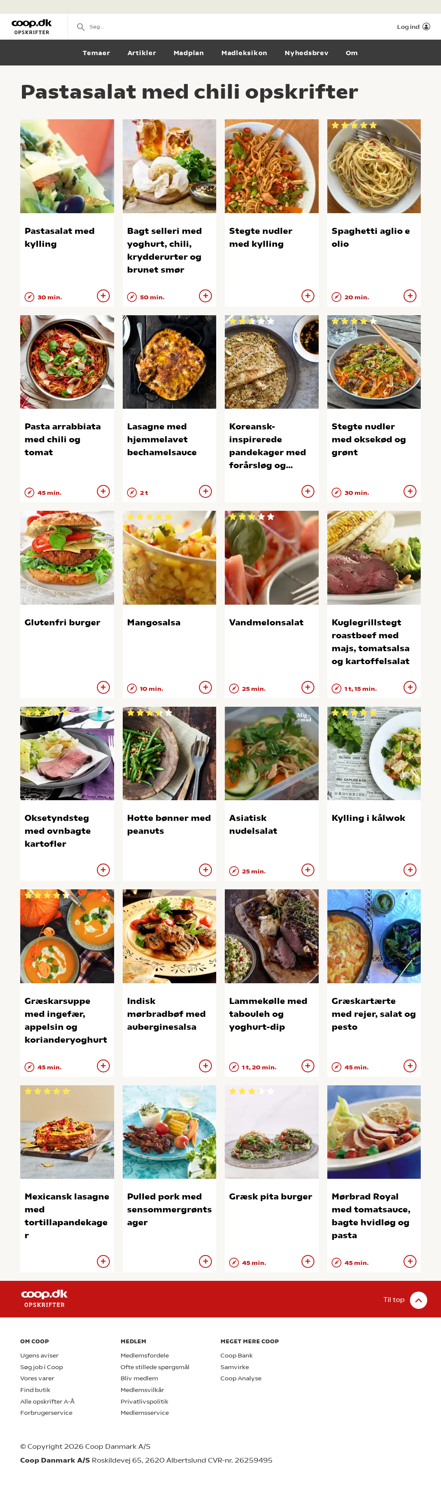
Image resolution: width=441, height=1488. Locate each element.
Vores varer (37, 1378)
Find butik (35, 1390)
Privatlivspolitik (144, 1401)
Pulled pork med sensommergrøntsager (169, 1209)
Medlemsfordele (145, 1355)
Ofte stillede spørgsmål (155, 1367)
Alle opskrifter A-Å (47, 1401)
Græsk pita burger (270, 1197)
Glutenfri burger (62, 623)
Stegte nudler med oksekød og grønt (369, 439)
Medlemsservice (145, 1413)
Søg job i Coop (41, 1367)
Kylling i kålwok (368, 818)
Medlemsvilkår (142, 1390)
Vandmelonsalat (266, 623)
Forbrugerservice (46, 1413)
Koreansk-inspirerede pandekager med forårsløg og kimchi (267, 452)
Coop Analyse (240, 1378)
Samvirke (234, 1367)
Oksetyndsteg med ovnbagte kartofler (58, 831)
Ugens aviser (39, 1355)
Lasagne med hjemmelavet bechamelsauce (162, 439)
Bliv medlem (139, 1378)
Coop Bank (236, 1355)
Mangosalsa (153, 623)
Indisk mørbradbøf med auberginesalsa (166, 1014)
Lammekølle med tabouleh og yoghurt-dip (268, 1014)
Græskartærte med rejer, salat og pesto (374, 1014)
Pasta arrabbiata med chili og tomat (63, 439)
